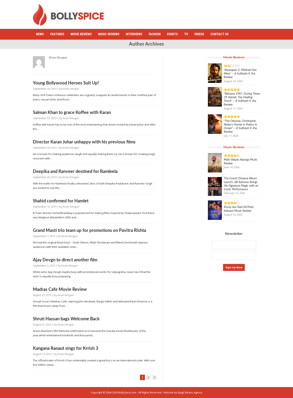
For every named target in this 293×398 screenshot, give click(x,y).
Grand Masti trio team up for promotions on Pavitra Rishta (89, 230)
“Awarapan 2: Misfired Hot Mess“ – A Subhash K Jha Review (240, 74)
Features (57, 34)
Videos (199, 34)
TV (186, 34)
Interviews (134, 34)
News (40, 34)
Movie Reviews (81, 34)
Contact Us (219, 34)
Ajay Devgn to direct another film (65, 260)
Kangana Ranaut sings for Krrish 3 (65, 348)
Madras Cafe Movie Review (60, 289)
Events (172, 34)
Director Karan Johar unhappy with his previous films (84, 142)
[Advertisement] (187, 13)
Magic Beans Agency (190, 392)
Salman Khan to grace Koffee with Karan (72, 112)
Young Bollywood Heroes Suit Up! (66, 83)
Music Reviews (108, 34)
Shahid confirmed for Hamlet (60, 201)
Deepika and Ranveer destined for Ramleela (75, 171)
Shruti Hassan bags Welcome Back (66, 319)
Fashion (155, 34)
